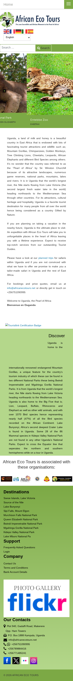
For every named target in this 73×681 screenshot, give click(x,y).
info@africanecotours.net (21, 288)
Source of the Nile (14, 502)
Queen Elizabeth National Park (21, 519)
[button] (4, 91)
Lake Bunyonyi (12, 506)
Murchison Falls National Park (20, 515)
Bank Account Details (15, 572)
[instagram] (33, 660)
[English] (7, 31)
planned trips (45, 258)
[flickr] (24, 660)
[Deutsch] (19, 31)
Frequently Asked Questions (19, 547)
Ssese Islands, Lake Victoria (19, 498)
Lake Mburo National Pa (17, 536)
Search (45, 48)
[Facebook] (7, 660)
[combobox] (17, 48)
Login (7, 551)
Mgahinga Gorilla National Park (21, 527)
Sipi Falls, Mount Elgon (16, 510)
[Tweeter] (15, 660)
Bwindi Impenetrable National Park (23, 523)
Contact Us (10, 563)
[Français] (13, 31)
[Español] (31, 31)
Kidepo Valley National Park (19, 532)
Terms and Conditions (16, 567)
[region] (36, 90)
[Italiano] (25, 31)
